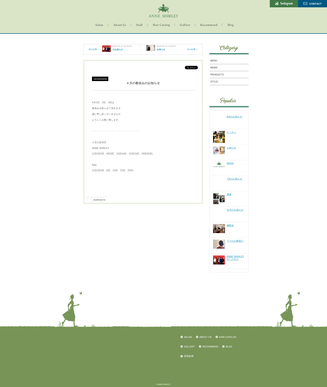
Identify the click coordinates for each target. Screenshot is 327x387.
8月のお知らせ (234, 116)
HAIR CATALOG (227, 337)
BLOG (229, 346)
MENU (213, 60)
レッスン (231, 132)
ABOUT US (205, 337)
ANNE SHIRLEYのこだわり (235, 258)
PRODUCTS (217, 74)
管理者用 (188, 356)
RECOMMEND (210, 346)
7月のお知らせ (234, 178)
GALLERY (189, 346)
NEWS (213, 67)
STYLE (214, 81)
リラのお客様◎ (235, 241)
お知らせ (231, 147)
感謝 (229, 194)
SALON (188, 337)
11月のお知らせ (235, 210)
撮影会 (230, 225)
